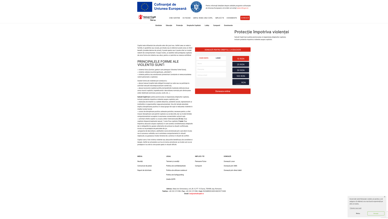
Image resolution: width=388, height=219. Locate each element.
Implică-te (219, 18)
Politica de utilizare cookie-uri (176, 170)
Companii (198, 166)
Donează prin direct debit (233, 170)
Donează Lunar (229, 161)
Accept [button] (375, 213)
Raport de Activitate (144, 170)
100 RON (241, 76)
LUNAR (218, 58)
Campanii (216, 25)
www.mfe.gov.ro (242, 8)
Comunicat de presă (144, 166)
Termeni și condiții (172, 161)
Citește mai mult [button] (355, 208)
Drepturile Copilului (194, 25)
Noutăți (140, 161)
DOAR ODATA (203, 58)
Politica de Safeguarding (175, 175)
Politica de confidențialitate (176, 166)
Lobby (207, 25)
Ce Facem (186, 18)
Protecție (179, 25)
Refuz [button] (358, 213)
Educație (169, 25)
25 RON (240, 64)
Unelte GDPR (170, 179)
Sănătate (158, 25)
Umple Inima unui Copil (203, 18)
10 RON (240, 59)
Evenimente (232, 18)
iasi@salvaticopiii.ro (196, 194)
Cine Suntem (174, 18)
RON (243, 83)
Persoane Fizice (200, 161)
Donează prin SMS (230, 166)
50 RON (241, 70)
